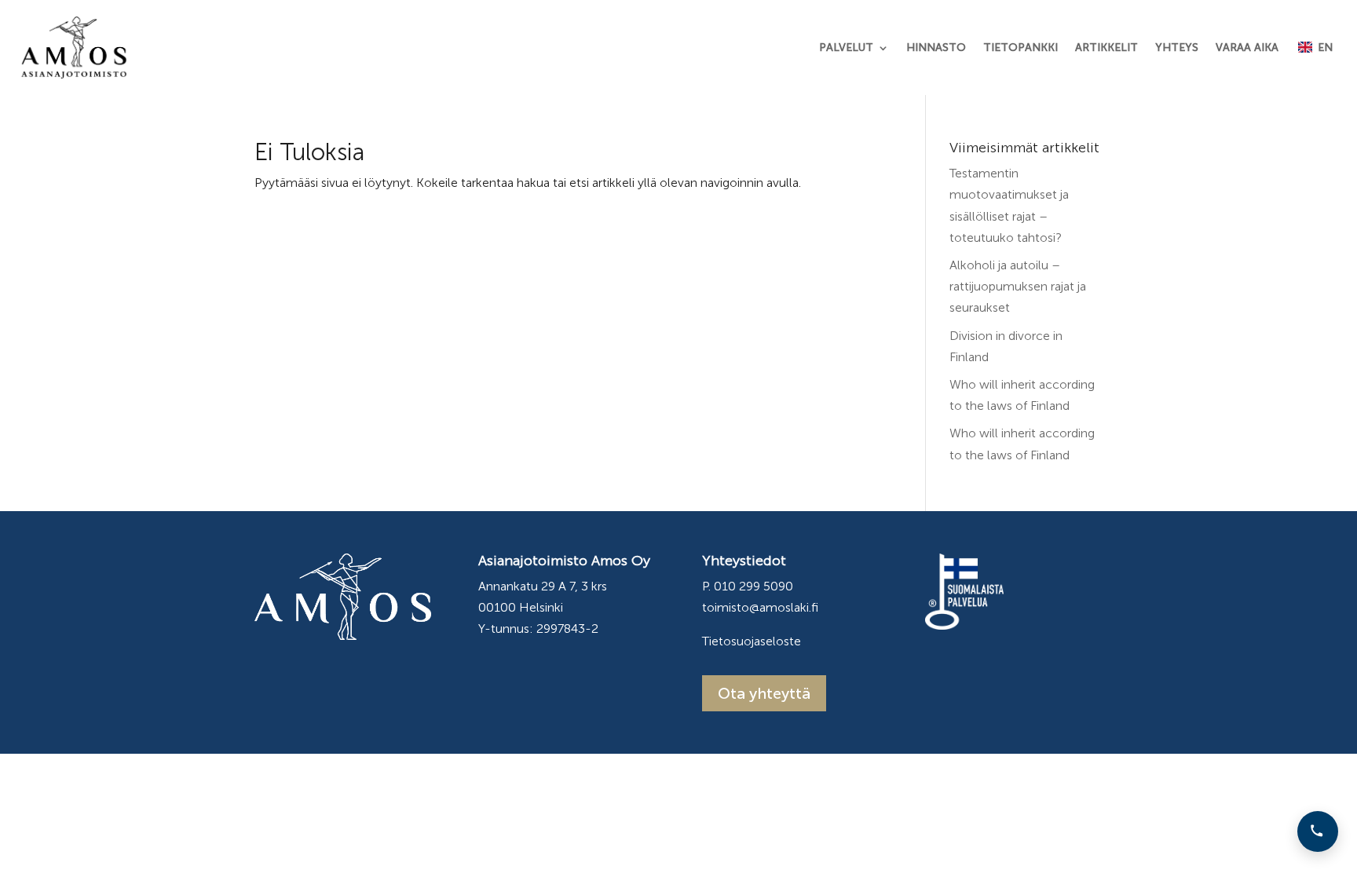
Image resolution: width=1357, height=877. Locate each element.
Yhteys (1176, 47)
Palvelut (846, 47)
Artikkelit (1106, 47)
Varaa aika (1247, 47)
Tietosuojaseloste (751, 641)
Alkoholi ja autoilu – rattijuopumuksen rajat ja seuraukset (1017, 286)
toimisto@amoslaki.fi (760, 607)
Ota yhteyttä (764, 693)
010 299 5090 (753, 586)
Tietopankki (1020, 47)
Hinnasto (936, 47)
